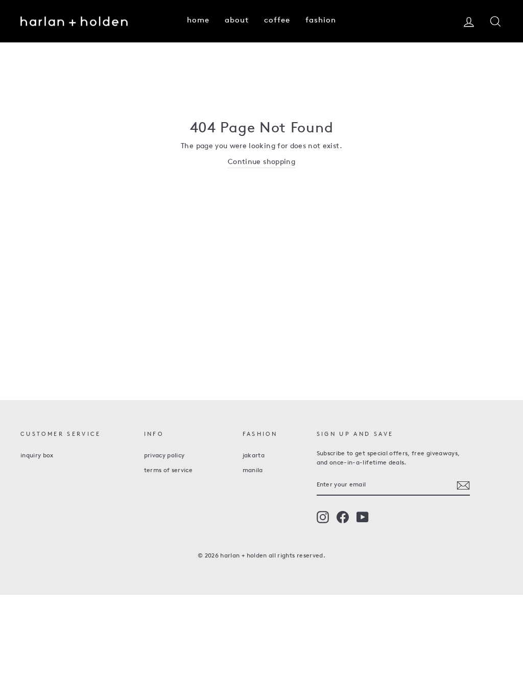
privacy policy (164, 456)
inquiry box (37, 456)
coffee (277, 21)
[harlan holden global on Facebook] (343, 517)
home (198, 21)
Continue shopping (261, 162)
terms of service (168, 471)
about (237, 21)
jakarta (254, 456)
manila (253, 471)
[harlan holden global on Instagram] (323, 517)
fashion (320, 21)
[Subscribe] (463, 485)
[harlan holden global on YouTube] (362, 517)
